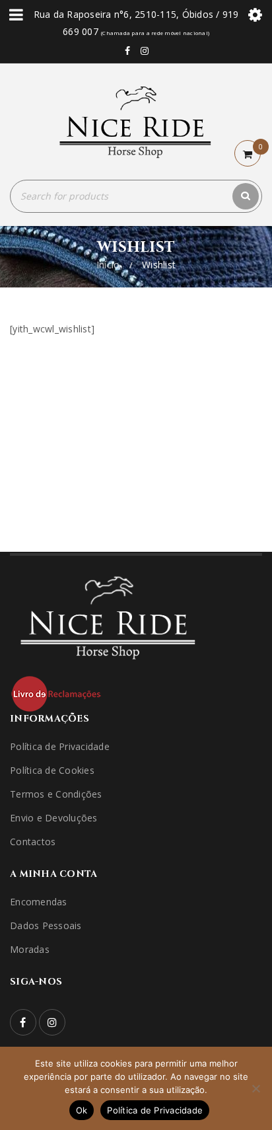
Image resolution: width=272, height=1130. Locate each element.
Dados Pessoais (46, 925)
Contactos (32, 841)
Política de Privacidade (60, 746)
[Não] (255, 1088)
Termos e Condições (56, 794)
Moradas (30, 949)
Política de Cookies (52, 770)
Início (108, 264)
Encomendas (38, 901)
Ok (82, 1110)
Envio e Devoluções (54, 817)
